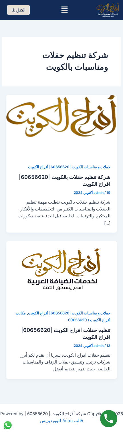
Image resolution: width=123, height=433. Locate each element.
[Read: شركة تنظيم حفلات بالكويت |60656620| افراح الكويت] (61, 125)
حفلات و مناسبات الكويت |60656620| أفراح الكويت (69, 167)
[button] (64, 10)
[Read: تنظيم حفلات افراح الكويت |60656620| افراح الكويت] (61, 272)
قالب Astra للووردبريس (61, 420)
